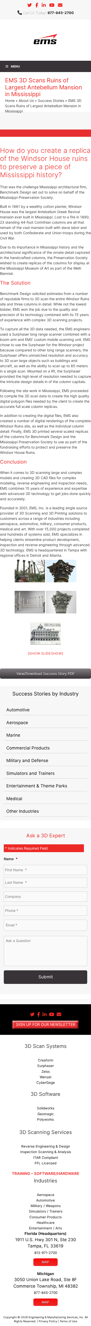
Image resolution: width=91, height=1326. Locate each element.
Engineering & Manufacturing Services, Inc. (56, 1317)
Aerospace (17, 722)
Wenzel (45, 1077)
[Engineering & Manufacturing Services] (45, 39)
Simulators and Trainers (30, 773)
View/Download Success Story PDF (45, 673)
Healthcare (46, 1223)
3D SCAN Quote (45, 139)
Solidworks (45, 1108)
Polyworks (45, 1119)
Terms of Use (68, 1321)
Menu (15, 66)
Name (11, 859)
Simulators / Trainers (45, 1211)
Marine (13, 735)
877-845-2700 (61, 13)
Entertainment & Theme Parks (36, 785)
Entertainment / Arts (45, 1228)
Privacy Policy (48, 1321)
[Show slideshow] (45, 653)
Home (10, 100)
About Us (26, 100)
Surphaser (45, 1066)
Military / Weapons (46, 1206)
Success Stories (51, 100)
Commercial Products (28, 747)
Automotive (18, 709)
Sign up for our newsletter (45, 1024)
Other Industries (22, 811)
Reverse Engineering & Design (45, 1146)
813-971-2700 (45, 1253)
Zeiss (45, 1071)
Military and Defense (27, 760)
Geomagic (45, 1114)
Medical (14, 798)
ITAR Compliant (45, 1158)
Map (45, 1262)
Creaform (45, 1060)
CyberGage (45, 1083)
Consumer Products (45, 1217)
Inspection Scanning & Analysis (45, 1152)
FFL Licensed (45, 1163)
